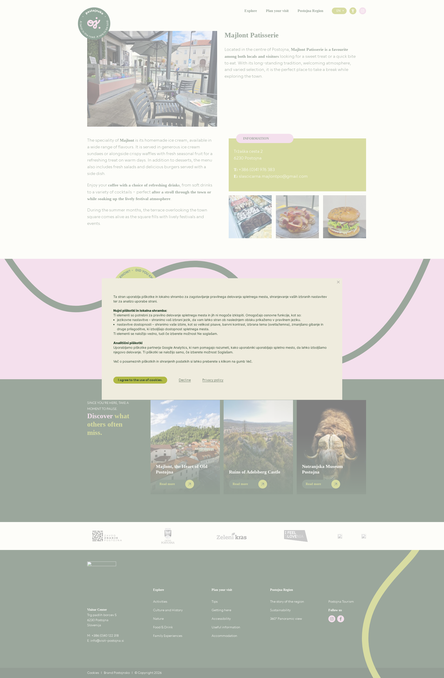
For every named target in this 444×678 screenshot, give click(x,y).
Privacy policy (212, 380)
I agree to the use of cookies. (140, 380)
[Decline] (338, 282)
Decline (185, 380)
